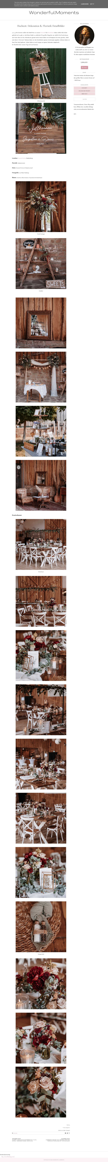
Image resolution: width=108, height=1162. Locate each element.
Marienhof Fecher (22, 158)
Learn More (85, 4)
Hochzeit (43, 33)
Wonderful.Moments (54, 12)
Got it (92, 4)
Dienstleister (51, 33)
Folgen (85, 67)
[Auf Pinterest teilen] (69, 1133)
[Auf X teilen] (67, 1133)
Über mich (84, 93)
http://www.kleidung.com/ (8, 1157)
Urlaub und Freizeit (84, 90)
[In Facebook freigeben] (65, 1133)
